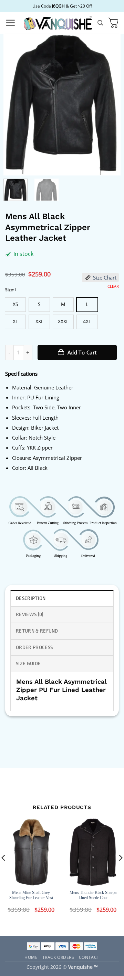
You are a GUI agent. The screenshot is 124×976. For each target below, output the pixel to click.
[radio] (15, 304)
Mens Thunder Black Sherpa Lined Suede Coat (93, 895)
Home (31, 957)
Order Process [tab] (34, 647)
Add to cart (82, 352)
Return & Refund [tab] (37, 631)
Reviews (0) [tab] (30, 614)
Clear (113, 286)
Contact (89, 957)
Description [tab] (31, 598)
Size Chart (104, 277)
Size (9, 289)
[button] (10, 22)
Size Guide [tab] (28, 664)
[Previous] (14, 104)
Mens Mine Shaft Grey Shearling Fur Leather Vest (31, 895)
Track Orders (58, 957)
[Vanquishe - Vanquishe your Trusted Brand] (57, 22)
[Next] (109, 104)
